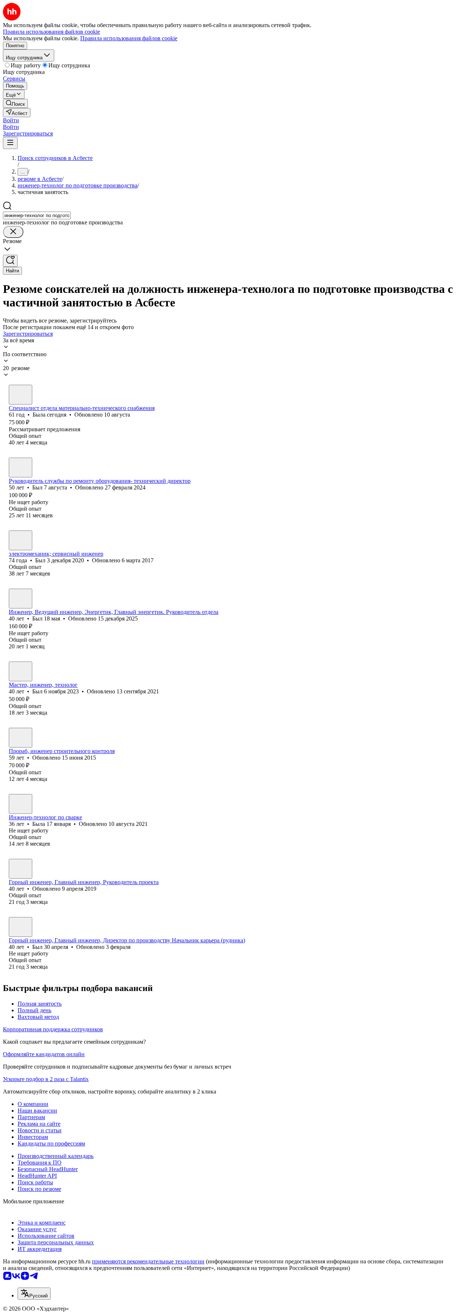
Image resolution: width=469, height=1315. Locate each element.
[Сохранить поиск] (10, 261)
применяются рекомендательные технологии (148, 1261)
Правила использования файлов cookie (128, 38)
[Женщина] (20, 395)
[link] (15, 103)
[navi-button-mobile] (10, 143)
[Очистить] (13, 232)
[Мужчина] (20, 467)
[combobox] (37, 215)
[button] (11, 120)
